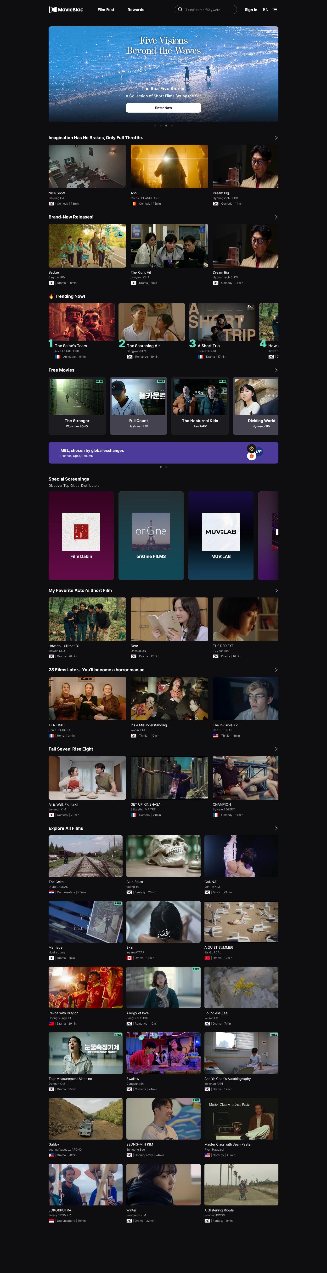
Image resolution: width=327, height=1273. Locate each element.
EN (266, 9)
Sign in (251, 9)
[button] (155, 125)
